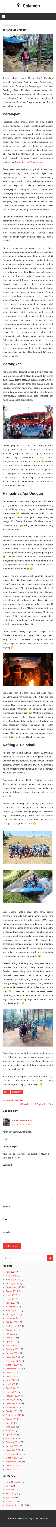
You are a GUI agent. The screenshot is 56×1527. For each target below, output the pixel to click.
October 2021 (12, 1322)
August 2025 (12, 1291)
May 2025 (10, 1295)
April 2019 (10, 1434)
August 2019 (12, 1419)
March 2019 (11, 1438)
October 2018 (12, 1457)
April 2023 (10, 1302)
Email (6, 1219)
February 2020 (13, 1395)
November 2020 (13, 1361)
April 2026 (11, 1271)
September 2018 (13, 1461)
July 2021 (10, 1333)
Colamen (31, 6)
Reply (5, 1139)
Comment (8, 1164)
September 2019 (13, 1415)
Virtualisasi (11, 1501)
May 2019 (10, 1430)
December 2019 (13, 1403)
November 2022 (13, 1306)
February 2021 (13, 1349)
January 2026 (12, 1283)
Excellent (16, 1092)
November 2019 (13, 1407)
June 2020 (10, 1380)
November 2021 (13, 1318)
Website (6, 1232)
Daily (6, 1092)
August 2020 (12, 1372)
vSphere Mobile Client (14, 1100)
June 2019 (10, 1426)
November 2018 (13, 1454)
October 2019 (12, 1411)
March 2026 (11, 1275)
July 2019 (10, 1423)
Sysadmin (10, 1497)
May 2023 (10, 1299)
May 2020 (10, 1384)
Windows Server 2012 (16, 1505)
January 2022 (12, 1314)
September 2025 (13, 1287)
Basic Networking (14, 1482)
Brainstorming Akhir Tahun (28, 162)
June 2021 (10, 1337)
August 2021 (12, 1330)
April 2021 (10, 1341)
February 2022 (13, 1310)
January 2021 (12, 1353)
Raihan (18, 25)
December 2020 (13, 1357)
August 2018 (12, 1465)
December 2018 (13, 1450)
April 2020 (11, 1388)
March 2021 (11, 1345)
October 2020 (12, 1364)
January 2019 (12, 1446)
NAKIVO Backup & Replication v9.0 (35, 1104)
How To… (10, 1493)
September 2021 (13, 1326)
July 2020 (10, 1376)
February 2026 (13, 1279)
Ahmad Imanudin (20, 1120)
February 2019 (13, 1442)
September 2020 (13, 1368)
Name (6, 1206)
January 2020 (12, 1399)
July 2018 (10, 1469)
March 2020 (11, 1392)
